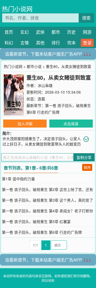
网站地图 (48, 280)
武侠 (40, 32)
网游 (87, 32)
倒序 (87, 167)
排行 (55, 43)
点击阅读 (70, 123)
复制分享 (84, 157)
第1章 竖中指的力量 (18, 178)
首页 (9, 32)
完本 (71, 43)
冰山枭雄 (45, 85)
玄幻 (24, 32)
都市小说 (34, 66)
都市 (55, 32)
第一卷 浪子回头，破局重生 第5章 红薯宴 (36, 221)
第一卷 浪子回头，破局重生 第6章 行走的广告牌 (42, 232)
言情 (24, 43)
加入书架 (25, 123)
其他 (40, 43)
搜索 (86, 18)
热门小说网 (17, 8)
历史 (71, 32)
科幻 (9, 43)
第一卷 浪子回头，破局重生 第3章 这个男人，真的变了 (47, 200)
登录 (87, 43)
